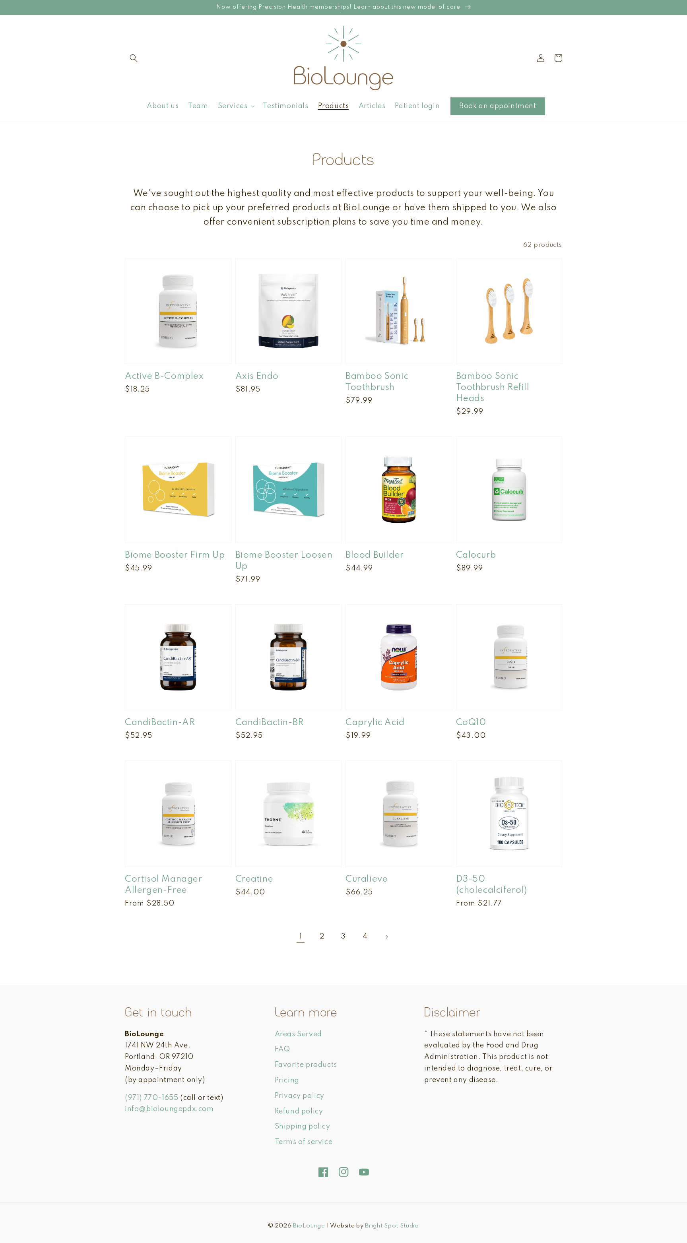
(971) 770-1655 (151, 1097)
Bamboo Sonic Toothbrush (376, 382)
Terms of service (304, 1142)
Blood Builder (374, 555)
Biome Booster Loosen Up (284, 561)
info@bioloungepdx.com (169, 1109)
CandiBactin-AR (160, 722)
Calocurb (476, 555)
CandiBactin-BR (269, 722)
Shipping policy (302, 1126)
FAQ (282, 1049)
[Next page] (386, 937)
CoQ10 (471, 722)
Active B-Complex (164, 376)
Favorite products (306, 1064)
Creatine (254, 879)
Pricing (287, 1080)
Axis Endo (257, 376)
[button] (133, 58)
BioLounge (309, 1226)
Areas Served (298, 1034)
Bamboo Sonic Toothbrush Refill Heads (493, 387)
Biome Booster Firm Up (175, 555)
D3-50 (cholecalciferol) (491, 885)
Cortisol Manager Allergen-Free (163, 885)
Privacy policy (299, 1096)
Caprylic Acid (375, 722)
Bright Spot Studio (392, 1226)
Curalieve (366, 879)
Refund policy (299, 1111)
